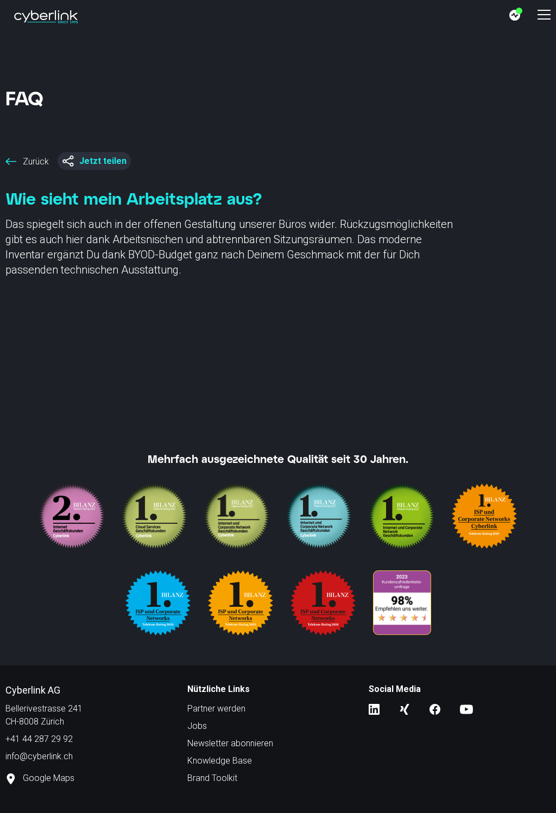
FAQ (24, 98)
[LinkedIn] (374, 708)
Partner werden (216, 708)
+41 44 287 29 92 (39, 739)
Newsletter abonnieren (230, 743)
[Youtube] (466, 708)
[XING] (404, 708)
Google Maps (47, 778)
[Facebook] (434, 708)
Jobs (197, 726)
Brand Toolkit (212, 778)
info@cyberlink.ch (39, 756)
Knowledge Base (219, 760)
